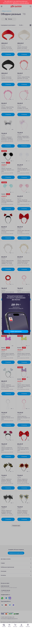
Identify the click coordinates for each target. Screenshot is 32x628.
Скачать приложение (16, 331)
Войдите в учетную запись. (21, 3)
